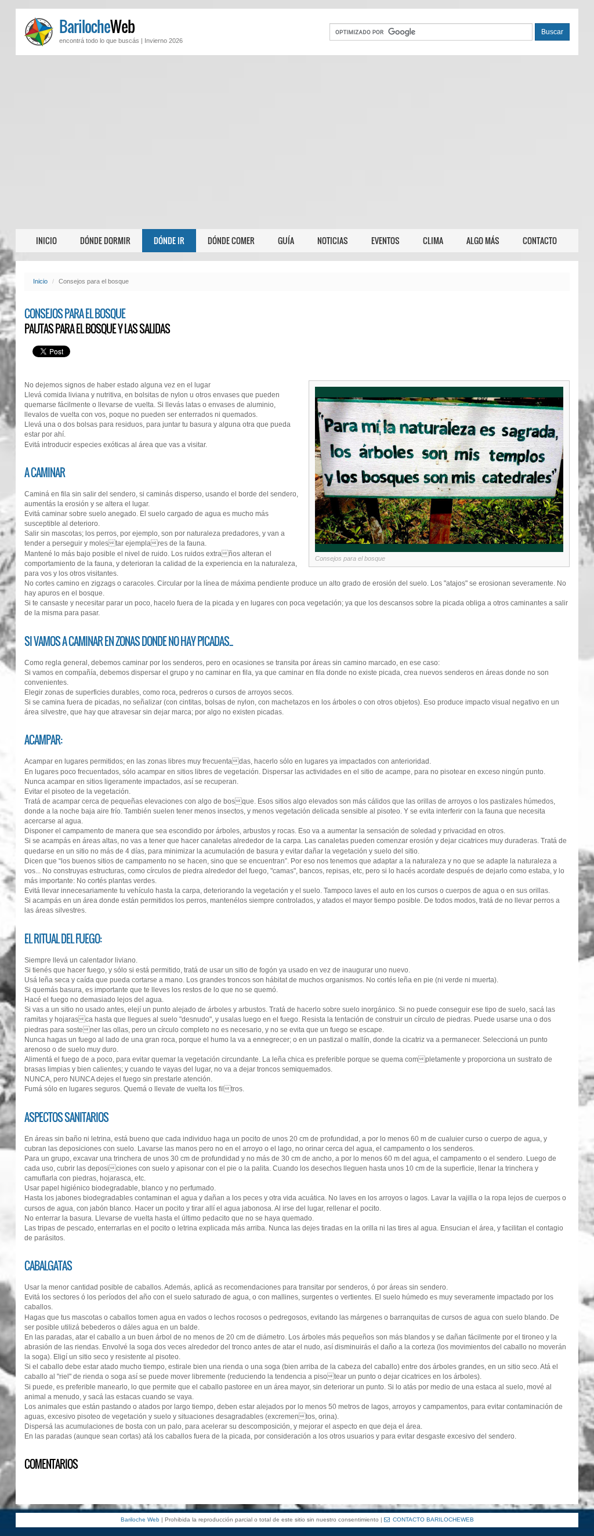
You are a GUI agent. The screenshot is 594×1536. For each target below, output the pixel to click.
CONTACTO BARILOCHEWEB (433, 1519)
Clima (433, 240)
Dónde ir (169, 240)
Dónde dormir (105, 240)
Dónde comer (231, 240)
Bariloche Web (140, 1519)
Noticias (332, 240)
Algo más (482, 240)
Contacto (540, 240)
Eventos (385, 240)
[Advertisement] (297, 142)
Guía (286, 240)
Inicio (46, 240)
